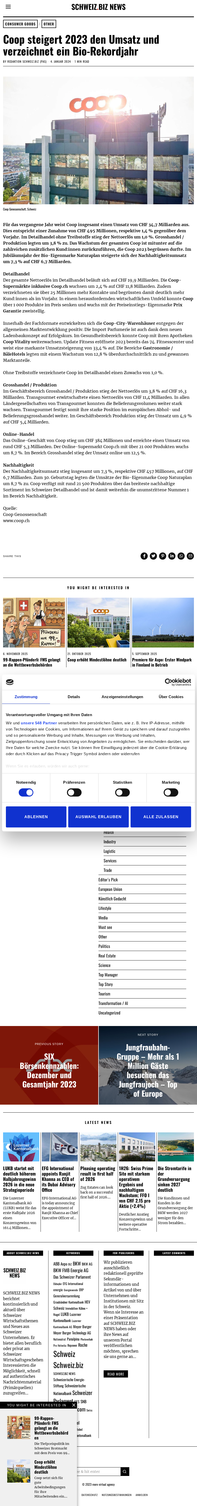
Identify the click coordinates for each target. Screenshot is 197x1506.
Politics (104, 946)
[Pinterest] (162, 556)
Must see (105, 927)
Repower (72, 1345)
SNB (83, 1401)
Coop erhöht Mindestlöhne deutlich (96, 660)
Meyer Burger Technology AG (72, 1332)
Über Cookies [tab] (171, 697)
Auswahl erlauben (98, 817)
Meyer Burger (82, 1326)
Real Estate (107, 956)
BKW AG (87, 1264)
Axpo (64, 1264)
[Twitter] (153, 556)
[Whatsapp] (181, 556)
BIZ (70, 1264)
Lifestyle (104, 908)
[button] (125, 1471)
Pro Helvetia (59, 1345)
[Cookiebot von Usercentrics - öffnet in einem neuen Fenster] (168, 682)
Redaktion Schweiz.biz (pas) (27, 61)
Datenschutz (90, 1495)
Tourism (104, 994)
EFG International (73, 1283)
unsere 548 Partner (39, 723)
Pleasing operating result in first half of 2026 (97, 1173)
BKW (77, 1263)
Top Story (105, 984)
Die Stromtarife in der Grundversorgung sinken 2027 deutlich (174, 1179)
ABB (56, 1264)
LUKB (65, 1314)
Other (49, 23)
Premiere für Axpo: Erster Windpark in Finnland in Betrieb (162, 662)
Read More (115, 1373)
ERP (81, 1289)
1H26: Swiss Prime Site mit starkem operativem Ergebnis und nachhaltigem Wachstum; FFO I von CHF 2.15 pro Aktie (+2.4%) (136, 1187)
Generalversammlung (66, 1295)
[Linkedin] (171, 556)
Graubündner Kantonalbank (68, 1302)
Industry (110, 841)
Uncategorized (109, 1013)
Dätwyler (57, 1284)
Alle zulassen (161, 817)
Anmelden (142, 1495)
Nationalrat (59, 1339)
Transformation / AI (113, 1003)
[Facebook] (144, 556)
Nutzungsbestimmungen (117, 1495)
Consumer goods (20, 23)
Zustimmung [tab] (26, 697)
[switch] (74, 792)
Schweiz (64, 1353)
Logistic (109, 851)
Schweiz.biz (68, 1364)
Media (103, 917)
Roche (82, 1345)
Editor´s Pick (108, 879)
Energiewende (71, 1290)
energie (58, 1289)
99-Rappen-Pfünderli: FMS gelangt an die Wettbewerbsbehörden (32, 662)
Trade (108, 870)
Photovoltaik (87, 1339)
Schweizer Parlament (72, 1397)
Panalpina (73, 1339)
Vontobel (78, 1429)
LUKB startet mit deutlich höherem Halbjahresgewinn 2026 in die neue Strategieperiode (19, 1179)
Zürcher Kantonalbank (77, 1435)
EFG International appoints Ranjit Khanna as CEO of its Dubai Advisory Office (58, 1179)
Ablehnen (36, 817)
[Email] (190, 556)
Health (109, 832)
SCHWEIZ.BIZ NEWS (64, 1373)
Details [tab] (74, 697)
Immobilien (71, 1308)
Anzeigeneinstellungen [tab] (122, 697)
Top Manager (108, 975)
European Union (110, 889)
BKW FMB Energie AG (70, 1270)
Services (110, 860)
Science (104, 965)
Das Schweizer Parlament (72, 1277)
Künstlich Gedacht (112, 898)
